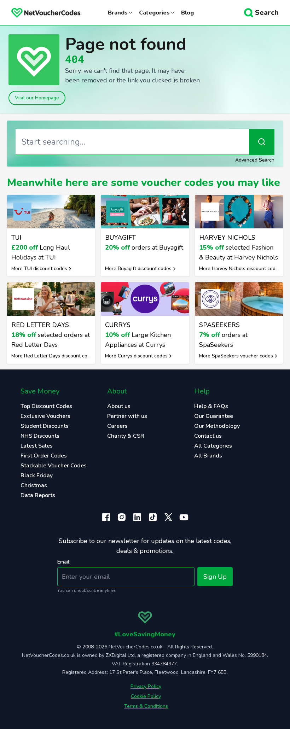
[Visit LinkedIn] (137, 517)
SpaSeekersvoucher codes (242, 355)
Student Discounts (45, 426)
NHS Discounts (40, 436)
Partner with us (127, 416)
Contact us (208, 436)
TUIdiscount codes (45, 268)
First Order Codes (44, 456)
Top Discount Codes (46, 406)
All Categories (213, 446)
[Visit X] (168, 517)
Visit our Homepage (37, 97)
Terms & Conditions (146, 706)
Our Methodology (217, 426)
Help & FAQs (211, 406)
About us (118, 406)
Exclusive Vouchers (45, 416)
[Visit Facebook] (106, 517)
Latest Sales (37, 446)
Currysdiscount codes (143, 355)
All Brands (208, 456)
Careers (117, 426)
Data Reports (38, 495)
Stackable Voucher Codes (54, 466)
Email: (63, 562)
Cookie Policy (146, 696)
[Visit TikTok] (153, 517)
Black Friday (37, 475)
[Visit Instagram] (122, 517)
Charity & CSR (125, 436)
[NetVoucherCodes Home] (40, 12)
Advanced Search (254, 160)
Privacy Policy (145, 686)
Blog (187, 13)
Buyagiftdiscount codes (145, 268)
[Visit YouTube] (184, 517)
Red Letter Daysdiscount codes (59, 355)
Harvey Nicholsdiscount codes (246, 268)
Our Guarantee (213, 416)
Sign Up (215, 576)
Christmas (34, 485)
